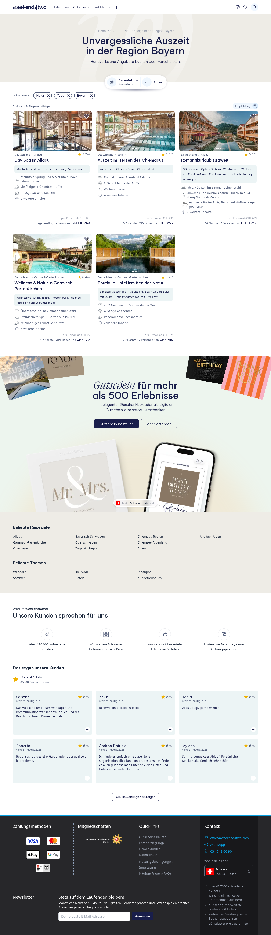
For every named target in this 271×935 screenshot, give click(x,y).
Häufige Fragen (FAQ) (155, 873)
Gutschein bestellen (116, 424)
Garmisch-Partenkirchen (30, 542)
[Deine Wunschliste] (245, 7)
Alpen (142, 548)
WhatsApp (217, 844)
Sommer (19, 578)
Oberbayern (21, 548)
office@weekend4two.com (229, 838)
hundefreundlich (150, 578)
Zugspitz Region (86, 548)
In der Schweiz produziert (138, 503)
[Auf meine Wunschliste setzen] (87, 116)
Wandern (19, 572)
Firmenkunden (149, 849)
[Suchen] (254, 7)
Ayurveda (82, 572)
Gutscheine (81, 7)
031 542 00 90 (221, 851)
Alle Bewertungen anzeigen (135, 797)
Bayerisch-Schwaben (90, 536)
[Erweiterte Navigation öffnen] (118, 7)
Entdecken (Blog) (151, 843)
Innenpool (145, 572)
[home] (30, 7)
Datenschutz (148, 855)
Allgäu (17, 536)
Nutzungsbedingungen (156, 861)
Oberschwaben (86, 542)
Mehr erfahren (158, 424)
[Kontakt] (238, 7)
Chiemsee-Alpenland (152, 542)
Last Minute (102, 7)
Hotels (79, 578)
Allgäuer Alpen (210, 536)
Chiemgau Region (150, 536)
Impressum (147, 867)
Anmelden (142, 916)
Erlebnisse (61, 7)
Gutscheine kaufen (152, 837)
